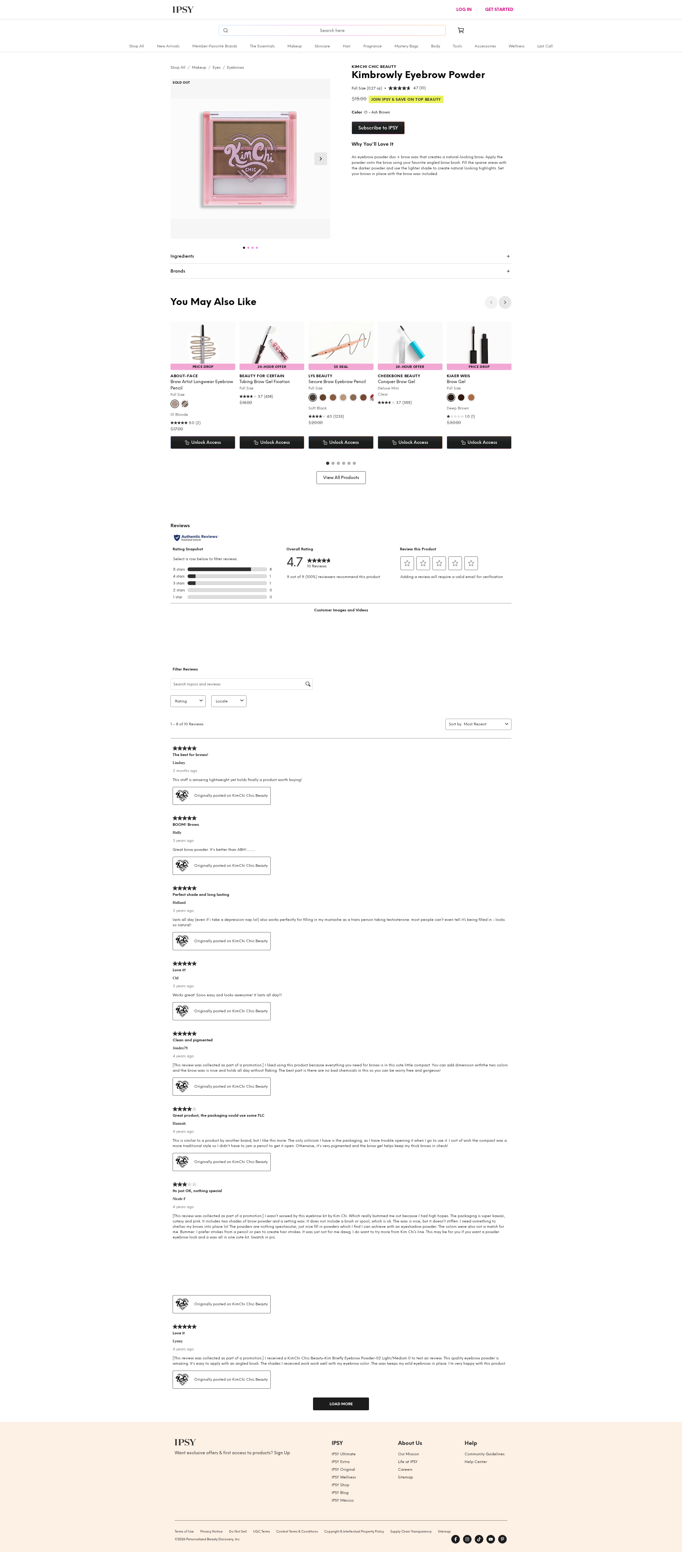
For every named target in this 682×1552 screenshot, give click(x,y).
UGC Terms (261, 1531)
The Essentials (262, 46)
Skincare (322, 46)
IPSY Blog (340, 1492)
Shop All (136, 46)
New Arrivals (168, 46)
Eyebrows (235, 67)
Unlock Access (206, 442)
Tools (457, 46)
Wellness (517, 46)
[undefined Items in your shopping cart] (461, 30)
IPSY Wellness (344, 1477)
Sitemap (405, 1477)
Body (435, 46)
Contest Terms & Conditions (297, 1531)
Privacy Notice (211, 1531)
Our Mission (408, 1454)
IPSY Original (343, 1469)
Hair (347, 46)
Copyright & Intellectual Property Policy (354, 1531)
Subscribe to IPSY (378, 128)
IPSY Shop (340, 1485)
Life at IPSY (408, 1462)
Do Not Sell (238, 1531)
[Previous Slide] (491, 302)
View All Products (341, 477)
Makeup (294, 46)
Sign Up (282, 1452)
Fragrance (372, 46)
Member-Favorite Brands (214, 46)
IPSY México (343, 1500)
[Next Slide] (320, 158)
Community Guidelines (485, 1454)
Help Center (476, 1462)
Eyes (217, 67)
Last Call (545, 46)
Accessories (485, 46)
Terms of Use (184, 1531)
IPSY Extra (341, 1462)
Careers (405, 1469)
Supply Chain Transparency (411, 1531)
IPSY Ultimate (344, 1454)
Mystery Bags (406, 46)
